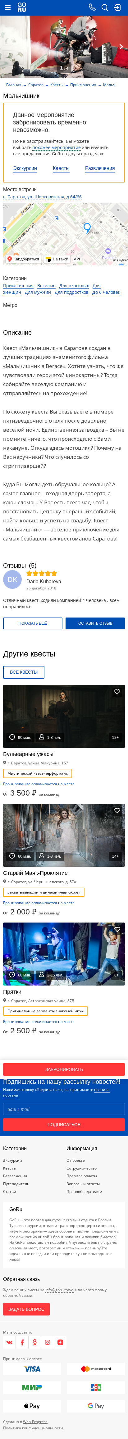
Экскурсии (25, 168)
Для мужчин (38, 292)
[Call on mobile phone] (92, 7)
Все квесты (24, 672)
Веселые (46, 285)
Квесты (61, 168)
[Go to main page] (22, 8)
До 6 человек (106, 292)
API (77, 259)
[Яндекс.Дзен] (60, 1342)
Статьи (9, 1191)
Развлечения (100, 168)
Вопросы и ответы (83, 1183)
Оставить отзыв (95, 623)
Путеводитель (16, 1183)
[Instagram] (47, 1342)
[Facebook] (22, 1342)
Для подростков (72, 292)
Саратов (35, 84)
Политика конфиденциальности (33, 1428)
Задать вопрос (26, 1309)
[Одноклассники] (35, 1342)
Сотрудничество (81, 1168)
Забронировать (64, 1069)
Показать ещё (33, 623)
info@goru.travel (59, 1289)
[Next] (121, 47)
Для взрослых (74, 285)
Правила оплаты (81, 1176)
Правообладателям (84, 1191)
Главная (13, 84)
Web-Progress (35, 1421)
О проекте (75, 1160)
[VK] (9, 1342)
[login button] (117, 7)
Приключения (83, 84)
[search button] (104, 7)
